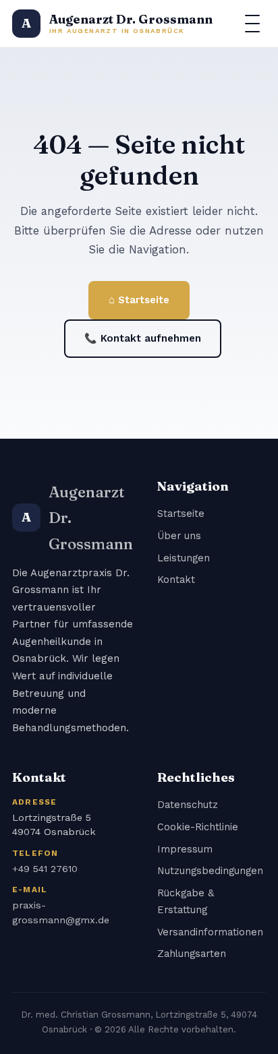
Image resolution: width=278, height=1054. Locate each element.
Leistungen (183, 558)
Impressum (185, 849)
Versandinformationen (210, 932)
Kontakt (176, 580)
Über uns (179, 536)
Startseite (180, 513)
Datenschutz (187, 805)
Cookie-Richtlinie (197, 827)
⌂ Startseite (139, 300)
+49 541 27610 (45, 868)
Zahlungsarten (191, 954)
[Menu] (252, 23)
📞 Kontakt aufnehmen (142, 338)
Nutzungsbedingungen (210, 871)
